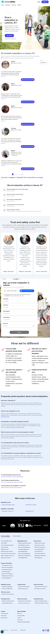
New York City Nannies (40, 547)
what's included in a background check (15, 427)
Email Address (6, 311)
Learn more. (31, 58)
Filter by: (41, 60)
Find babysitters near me (23, 545)
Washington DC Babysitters (24, 555)
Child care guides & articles (7, 545)
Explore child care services (8, 594)
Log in (39, 1)
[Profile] (5, 65)
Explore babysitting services (8, 504)
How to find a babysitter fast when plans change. (12, 482)
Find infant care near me (40, 588)
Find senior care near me (23, 603)
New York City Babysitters (24, 547)
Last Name (5, 305)
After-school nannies (5, 557)
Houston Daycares (6, 571)
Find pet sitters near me (7, 603)
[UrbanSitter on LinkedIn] (48, 630)
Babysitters (7, 5)
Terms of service (14, 630)
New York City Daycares (7, 567)
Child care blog (4, 547)
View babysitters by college (33, 177)
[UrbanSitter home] (8, 1)
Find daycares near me (7, 565)
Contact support (4, 613)
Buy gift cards (4, 617)
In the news (20, 620)
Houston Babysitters (22, 551)
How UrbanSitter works (6, 541)
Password (5, 323)
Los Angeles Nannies (39, 549)
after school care (22, 445)
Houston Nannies (38, 551)
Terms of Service (20, 295)
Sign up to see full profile (28, 79)
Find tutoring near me (23, 588)
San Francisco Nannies (40, 553)
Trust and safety (21, 615)
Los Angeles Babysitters (23, 549)
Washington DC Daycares (7, 575)
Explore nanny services (40, 543)
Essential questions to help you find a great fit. (11, 487)
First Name (5, 299)
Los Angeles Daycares (7, 569)
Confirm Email (6, 317)
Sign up (45, 2)
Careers (19, 617)
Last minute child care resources (8, 553)
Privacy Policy (13, 295)
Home (2, 5)
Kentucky (14, 5)
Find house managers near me (41, 603)
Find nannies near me (39, 545)
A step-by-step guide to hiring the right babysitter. (12, 476)
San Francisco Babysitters (24, 553)
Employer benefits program (23, 622)
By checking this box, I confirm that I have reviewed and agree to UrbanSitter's (18, 295)
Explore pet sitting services (8, 601)
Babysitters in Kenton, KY (8, 511)
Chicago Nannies (38, 557)
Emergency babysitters (7, 586)
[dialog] (2, 631)
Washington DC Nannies (40, 555)
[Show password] (33, 325)
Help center (3, 615)
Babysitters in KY (30, 511)
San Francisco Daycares (7, 573)
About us (19, 613)
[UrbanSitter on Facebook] (43, 630)
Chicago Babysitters (22, 557)
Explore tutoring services (23, 586)
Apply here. (14, 38)
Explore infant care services (41, 586)
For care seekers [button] (5, 536)
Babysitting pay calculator (7, 551)
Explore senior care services (24, 601)
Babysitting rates (5, 549)
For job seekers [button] (17, 536)
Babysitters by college (31, 504)
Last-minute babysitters (7, 588)
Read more (3, 76)
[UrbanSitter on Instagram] (45, 630)
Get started (9, 35)
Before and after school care (7, 555)
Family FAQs (4, 543)
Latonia (19, 5)
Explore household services (41, 601)
